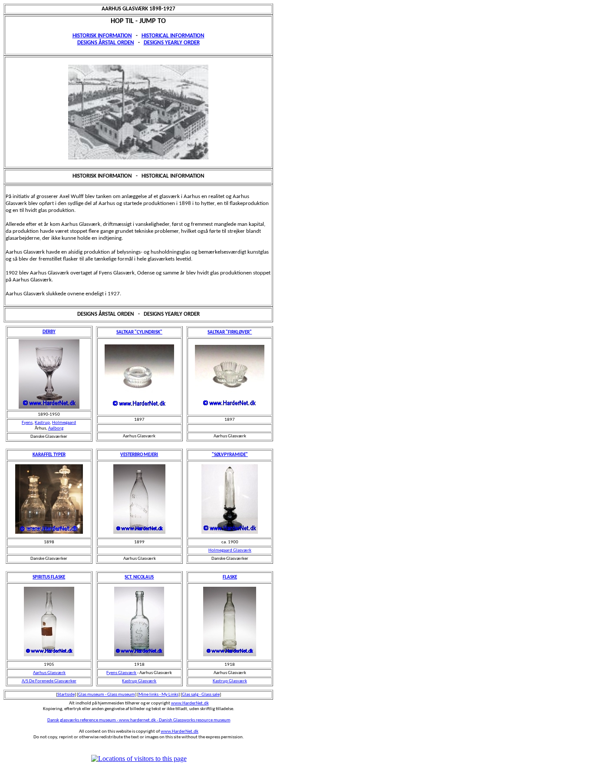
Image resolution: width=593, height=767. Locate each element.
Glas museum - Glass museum (106, 694)
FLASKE (230, 577)
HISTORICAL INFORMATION (173, 36)
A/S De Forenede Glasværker (49, 681)
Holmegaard (64, 422)
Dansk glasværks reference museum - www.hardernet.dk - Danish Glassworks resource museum (139, 720)
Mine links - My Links (158, 694)
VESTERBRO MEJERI (139, 455)
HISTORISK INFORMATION (102, 36)
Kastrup (42, 422)
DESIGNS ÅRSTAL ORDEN (105, 43)
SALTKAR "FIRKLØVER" (230, 332)
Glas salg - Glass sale (201, 694)
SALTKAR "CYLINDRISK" (139, 332)
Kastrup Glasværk (139, 681)
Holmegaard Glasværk (229, 550)
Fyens (27, 422)
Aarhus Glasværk (49, 673)
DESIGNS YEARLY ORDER (172, 43)
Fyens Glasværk (121, 673)
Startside (66, 694)
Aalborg (55, 428)
